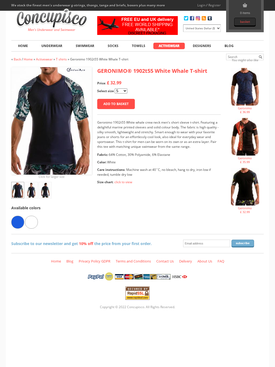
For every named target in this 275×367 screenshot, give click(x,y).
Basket (245, 21)
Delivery (185, 261)
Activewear (169, 46)
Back (17, 59)
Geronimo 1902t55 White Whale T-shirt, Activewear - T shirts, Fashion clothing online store (52, 19)
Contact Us (165, 261)
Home (23, 46)
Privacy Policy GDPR (94, 261)
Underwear (51, 46)
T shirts (61, 59)
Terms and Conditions (133, 261)
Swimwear (85, 46)
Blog (229, 46)
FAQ (221, 261)
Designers (202, 46)
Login (201, 5)
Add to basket (116, 104)
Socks (113, 46)
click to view (123, 182)
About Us (204, 261)
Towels (138, 46)
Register (214, 5)
